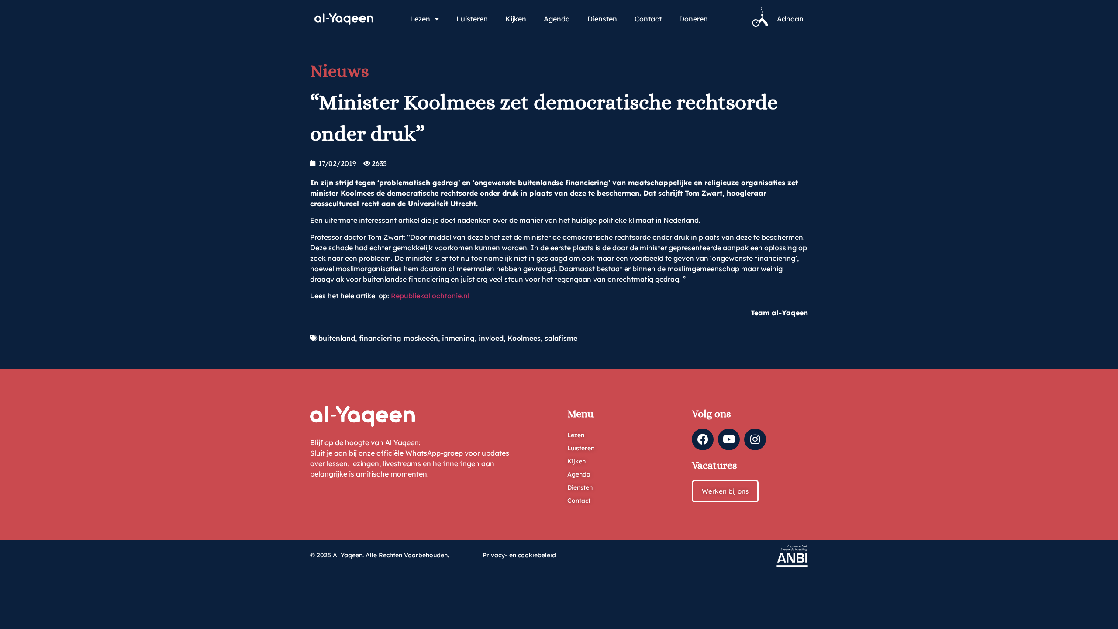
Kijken (515, 18)
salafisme (561, 338)
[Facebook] (703, 439)
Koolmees (524, 338)
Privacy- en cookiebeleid (519, 555)
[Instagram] (755, 439)
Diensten (602, 18)
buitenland (336, 338)
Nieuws (339, 71)
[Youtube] (729, 439)
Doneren (693, 18)
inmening (458, 338)
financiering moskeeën (398, 338)
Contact (648, 18)
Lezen (420, 18)
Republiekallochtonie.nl (430, 295)
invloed (491, 338)
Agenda (557, 18)
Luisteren (472, 18)
